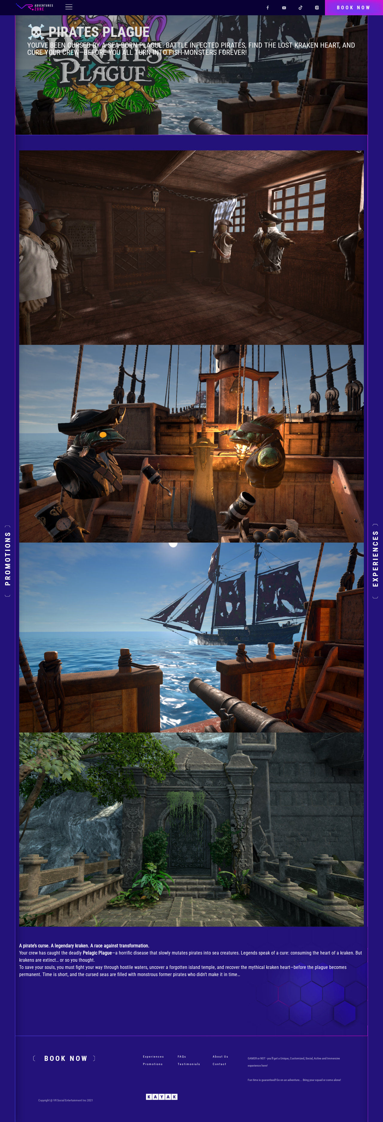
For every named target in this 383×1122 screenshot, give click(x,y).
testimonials (189, 1064)
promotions (153, 1064)
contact (220, 1064)
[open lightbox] (191, 247)
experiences (153, 1056)
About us (221, 1056)
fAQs (182, 1056)
